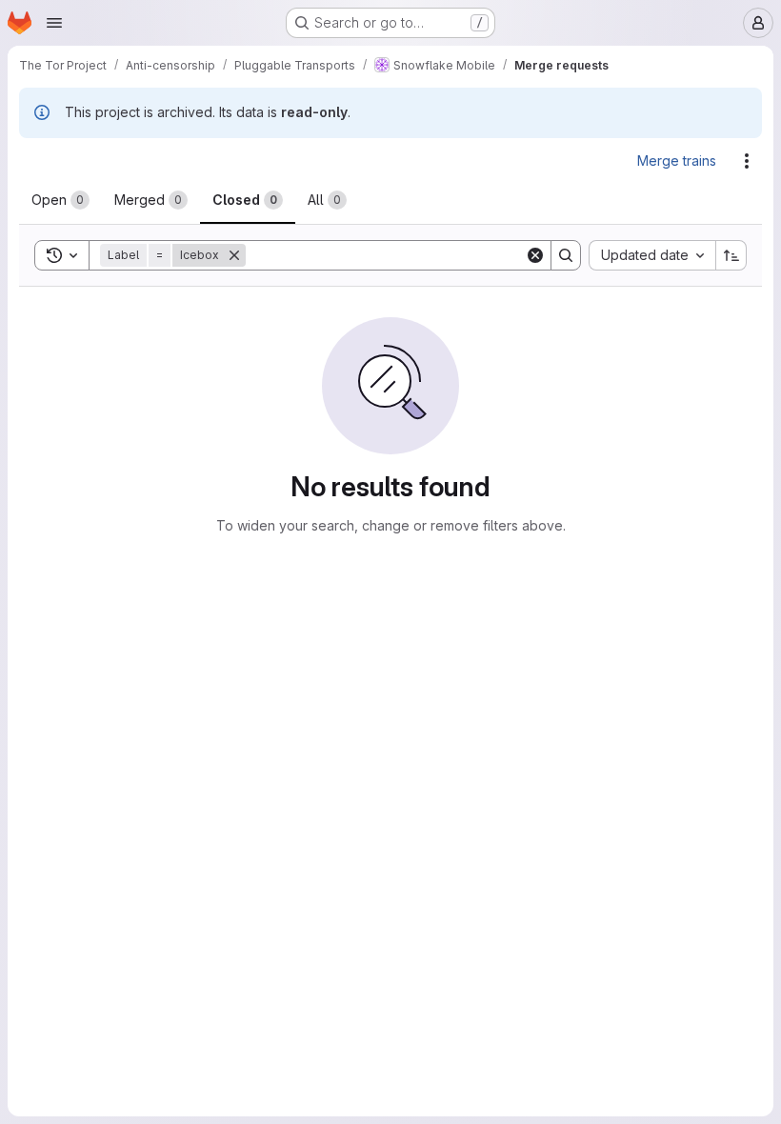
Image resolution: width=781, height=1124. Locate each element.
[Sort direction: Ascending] (731, 255)
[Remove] (234, 255)
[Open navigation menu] (54, 23)
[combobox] (652, 255)
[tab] (60, 200)
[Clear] (535, 255)
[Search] (566, 255)
